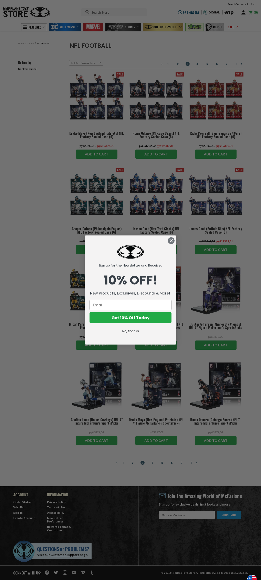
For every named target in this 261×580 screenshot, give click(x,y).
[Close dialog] (171, 240)
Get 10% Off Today (131, 317)
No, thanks (130, 331)
